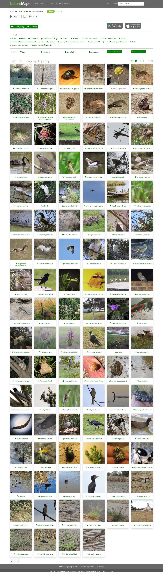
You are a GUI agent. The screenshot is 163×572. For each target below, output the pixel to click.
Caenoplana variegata (46, 89)
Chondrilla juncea (45, 468)
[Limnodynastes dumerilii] (93, 76)
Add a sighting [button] (63, 4)
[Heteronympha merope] (93, 135)
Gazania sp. (118, 352)
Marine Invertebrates (20, 45)
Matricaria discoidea (94, 467)
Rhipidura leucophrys (46, 294)
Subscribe (33, 26)
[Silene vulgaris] (69, 310)
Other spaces (23, 11)
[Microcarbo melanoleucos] (93, 193)
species (59, 11)
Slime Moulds (95, 42)
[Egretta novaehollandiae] (69, 193)
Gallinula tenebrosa (143, 439)
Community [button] (44, 4)
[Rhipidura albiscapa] (118, 135)
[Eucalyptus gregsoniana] (21, 339)
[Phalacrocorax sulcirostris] (21, 222)
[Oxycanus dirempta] (93, 105)
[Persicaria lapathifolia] (69, 541)
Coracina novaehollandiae (22, 410)
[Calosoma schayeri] (69, 454)
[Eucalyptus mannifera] (93, 310)
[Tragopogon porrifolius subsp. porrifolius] (45, 105)
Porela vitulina (119, 468)
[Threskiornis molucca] (118, 193)
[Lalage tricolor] (45, 397)
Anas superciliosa (46, 496)
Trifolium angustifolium (70, 352)
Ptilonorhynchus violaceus (143, 264)
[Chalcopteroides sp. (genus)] (142, 454)
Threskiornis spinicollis (94, 439)
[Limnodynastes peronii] (118, 368)
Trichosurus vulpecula (22, 381)
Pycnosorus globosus (118, 89)
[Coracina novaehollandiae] (21, 397)
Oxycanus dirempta (94, 118)
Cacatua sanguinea (95, 264)
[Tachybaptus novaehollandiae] (21, 251)
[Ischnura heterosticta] (142, 193)
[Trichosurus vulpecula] (21, 368)
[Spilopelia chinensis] (142, 164)
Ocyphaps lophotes (22, 206)
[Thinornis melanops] (142, 483)
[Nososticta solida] (69, 164)
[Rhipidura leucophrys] (45, 281)
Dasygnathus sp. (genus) (71, 89)
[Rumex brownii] (118, 512)
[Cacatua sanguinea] (93, 251)
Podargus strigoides (142, 294)
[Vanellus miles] (69, 135)
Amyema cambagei (46, 148)
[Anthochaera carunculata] (142, 135)
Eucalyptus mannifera (94, 323)
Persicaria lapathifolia (70, 554)
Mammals (34, 38)
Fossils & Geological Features (116, 42)
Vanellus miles (70, 148)
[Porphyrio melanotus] (21, 76)
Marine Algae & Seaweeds (42, 45)
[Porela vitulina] (118, 454)
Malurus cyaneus (119, 235)
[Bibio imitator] (142, 310)
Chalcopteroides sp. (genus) (143, 467)
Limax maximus (22, 439)
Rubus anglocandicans (22, 118)
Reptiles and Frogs (51, 38)
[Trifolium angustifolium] (69, 339)
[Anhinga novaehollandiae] (118, 397)
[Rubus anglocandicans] (21, 105)
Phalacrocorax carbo (94, 496)
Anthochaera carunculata (143, 148)
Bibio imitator (143, 323)
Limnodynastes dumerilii (95, 89)
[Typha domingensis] (118, 483)
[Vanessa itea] (142, 105)
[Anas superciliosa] (45, 483)
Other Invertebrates (109, 38)
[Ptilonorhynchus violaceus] (142, 251)
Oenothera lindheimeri (143, 525)
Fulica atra (21, 496)
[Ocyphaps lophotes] (21, 193)
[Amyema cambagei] (45, 135)
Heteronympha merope (95, 148)
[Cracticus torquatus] (118, 251)
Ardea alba (45, 206)
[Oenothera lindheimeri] (142, 512)
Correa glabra (70, 294)
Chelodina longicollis (22, 148)
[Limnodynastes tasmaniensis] (69, 105)
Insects (65, 38)
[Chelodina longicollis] (21, 135)
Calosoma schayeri (70, 467)
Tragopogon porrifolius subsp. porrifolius (45, 118)
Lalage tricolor (46, 410)
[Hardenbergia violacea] (118, 310)
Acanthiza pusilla (118, 177)
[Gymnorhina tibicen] (93, 339)
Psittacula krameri (71, 381)
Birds (23, 38)
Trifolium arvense (46, 352)
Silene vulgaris (70, 323)
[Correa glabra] (69, 281)
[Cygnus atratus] (21, 164)
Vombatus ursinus (71, 235)
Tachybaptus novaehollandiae (20, 265)
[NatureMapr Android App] (115, 26)
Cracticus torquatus (119, 264)
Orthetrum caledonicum (22, 323)
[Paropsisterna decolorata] (93, 368)
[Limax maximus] (21, 426)
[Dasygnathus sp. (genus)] (69, 76)
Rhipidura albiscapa (119, 148)
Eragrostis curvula (95, 525)
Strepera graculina (119, 439)
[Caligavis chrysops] (45, 164)
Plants (14, 38)
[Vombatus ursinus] (69, 222)
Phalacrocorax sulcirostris (21, 235)
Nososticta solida (70, 177)
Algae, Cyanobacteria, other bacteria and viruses (66, 42)
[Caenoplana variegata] (45, 76)
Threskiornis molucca (119, 206)
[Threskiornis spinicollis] (93, 426)
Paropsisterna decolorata (94, 381)
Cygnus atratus (22, 177)
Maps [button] (53, 4)
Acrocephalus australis (70, 410)
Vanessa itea (143, 118)
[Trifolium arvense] (45, 339)
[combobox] (135, 4)
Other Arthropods (90, 38)
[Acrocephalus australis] (69, 397)
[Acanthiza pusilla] (118, 164)
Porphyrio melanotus (22, 89)
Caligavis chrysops (46, 177)
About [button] (34, 4)
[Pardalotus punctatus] (118, 105)
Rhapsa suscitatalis (46, 381)
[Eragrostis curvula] (93, 512)
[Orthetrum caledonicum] (21, 310)
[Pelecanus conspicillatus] (93, 164)
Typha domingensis (118, 496)
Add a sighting (18, 26)
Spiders (76, 38)
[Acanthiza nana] (21, 281)
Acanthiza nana (22, 294)
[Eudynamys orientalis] (45, 222)
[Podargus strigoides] (142, 281)
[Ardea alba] (45, 193)
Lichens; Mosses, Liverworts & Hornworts (27, 42)
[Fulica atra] (21, 483)
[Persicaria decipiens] (21, 541)
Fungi (123, 38)
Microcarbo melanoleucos (94, 206)
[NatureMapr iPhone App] (133, 26)
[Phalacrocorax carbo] (93, 483)
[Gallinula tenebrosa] (142, 426)
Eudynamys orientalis (46, 235)
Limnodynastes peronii (119, 381)
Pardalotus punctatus (119, 118)
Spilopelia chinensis (143, 177)
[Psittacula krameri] (69, 368)
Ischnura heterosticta (143, 206)
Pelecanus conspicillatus (94, 177)
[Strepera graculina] (118, 426)
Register (108, 4)
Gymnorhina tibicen (94, 352)
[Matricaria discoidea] (93, 454)
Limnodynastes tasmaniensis (70, 118)
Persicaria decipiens (22, 554)
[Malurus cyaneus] (118, 222)
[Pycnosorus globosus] (118, 76)
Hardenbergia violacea (118, 323)
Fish (133, 42)
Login (115, 4)
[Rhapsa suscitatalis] (45, 368)
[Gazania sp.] (118, 339)
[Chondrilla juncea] (45, 454)
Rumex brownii (119, 525)
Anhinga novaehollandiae (118, 410)
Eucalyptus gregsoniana (21, 352)
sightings (50, 11)
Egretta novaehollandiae (70, 206)
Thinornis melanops (143, 496)
